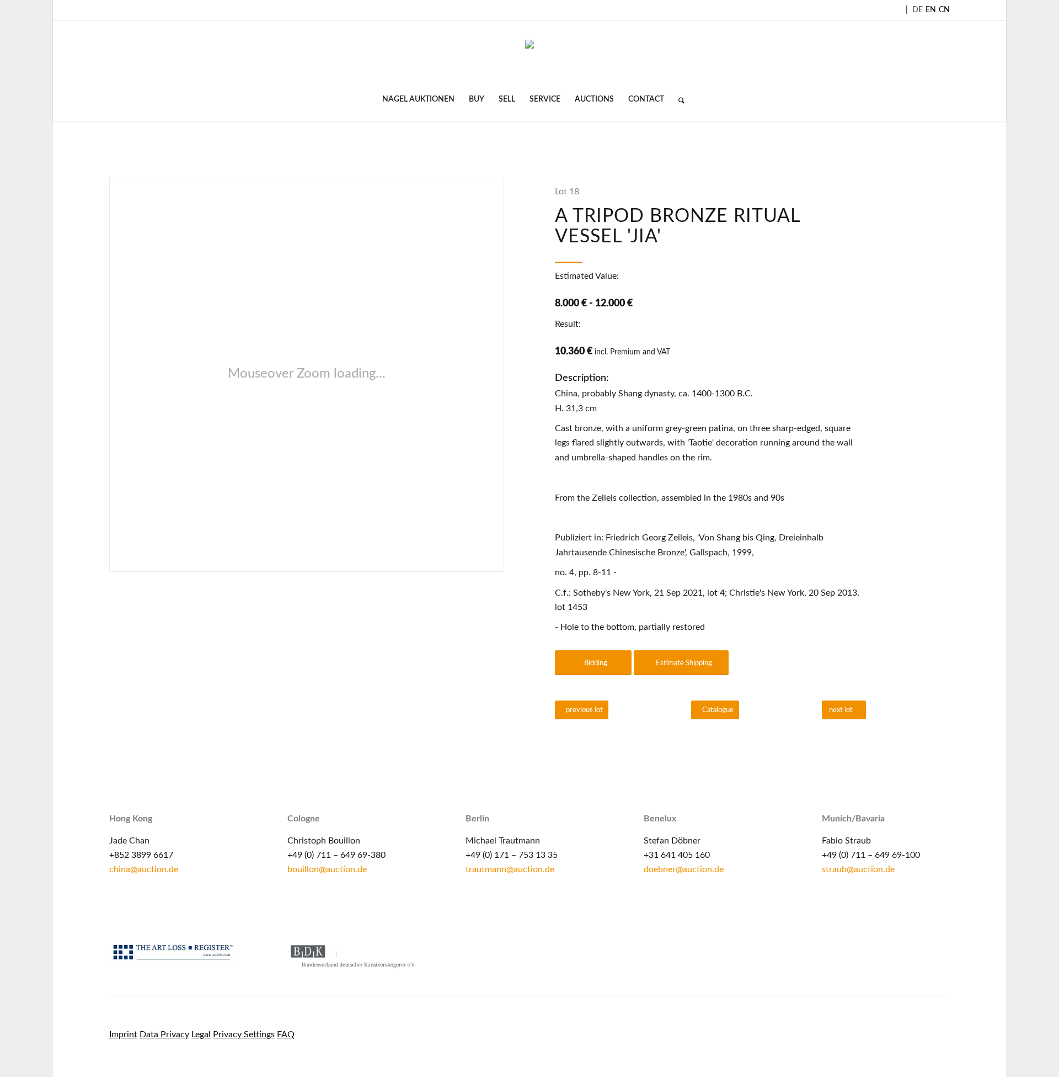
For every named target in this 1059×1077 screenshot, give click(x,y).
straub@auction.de (858, 869)
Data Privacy (164, 1034)
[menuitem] (418, 99)
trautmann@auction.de (510, 869)
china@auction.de (143, 869)
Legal (201, 1034)
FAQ (286, 1034)
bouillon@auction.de (327, 869)
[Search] (677, 99)
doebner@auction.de (684, 869)
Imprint (123, 1034)
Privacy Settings (244, 1034)
